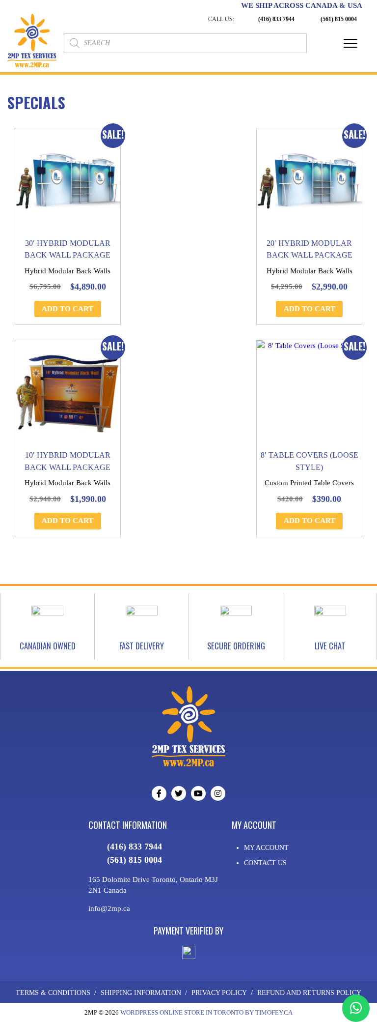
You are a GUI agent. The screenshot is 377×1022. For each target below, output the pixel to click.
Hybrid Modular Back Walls (67, 271)
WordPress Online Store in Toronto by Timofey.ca (206, 1012)
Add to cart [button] (67, 309)
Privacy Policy (219, 992)
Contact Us (265, 863)
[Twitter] (178, 793)
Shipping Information (141, 992)
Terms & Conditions (53, 992)
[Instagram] (218, 793)
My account (266, 847)
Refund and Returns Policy (309, 992)
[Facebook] (159, 793)
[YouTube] (198, 793)
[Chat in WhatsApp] (356, 1008)
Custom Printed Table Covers (309, 483)
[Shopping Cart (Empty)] (321, 43)
